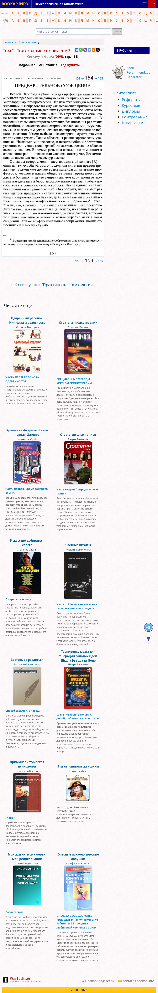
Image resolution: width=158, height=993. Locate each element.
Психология (125, 93)
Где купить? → (72, 65)
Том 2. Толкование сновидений (37, 51)
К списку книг (54, 284)
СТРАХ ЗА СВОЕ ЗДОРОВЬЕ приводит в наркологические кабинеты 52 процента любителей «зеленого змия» (77, 921)
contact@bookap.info (138, 981)
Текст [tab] (18, 78)
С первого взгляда (18, 599)
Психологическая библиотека (59, 4)
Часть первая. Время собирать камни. (26, 490)
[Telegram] (89, 50)
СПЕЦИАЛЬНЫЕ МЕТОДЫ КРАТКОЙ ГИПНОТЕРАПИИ (74, 381)
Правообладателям (100, 981)
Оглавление (53, 78)
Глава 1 (10, 818)
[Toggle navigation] (145, 4)
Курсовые (131, 105)
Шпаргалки (132, 122)
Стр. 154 (7, 78)
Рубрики (125, 50)
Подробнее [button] (26, 65)
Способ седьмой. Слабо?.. (22, 710)
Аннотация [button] (48, 65)
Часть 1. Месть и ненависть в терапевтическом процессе (76, 606)
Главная (8, 42)
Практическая (27, 42)
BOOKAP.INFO (15, 3)
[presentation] (7, 78)
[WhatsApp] (81, 50)
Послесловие (14, 912)
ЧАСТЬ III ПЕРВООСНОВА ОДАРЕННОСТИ (22, 379)
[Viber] (85, 50)
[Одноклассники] (93, 50)
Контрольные (135, 117)
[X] (98, 50)
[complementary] (22, 980)
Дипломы (131, 111)
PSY (152, 4)
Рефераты (131, 99)
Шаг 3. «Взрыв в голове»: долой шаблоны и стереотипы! (78, 716)
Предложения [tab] (34, 78)
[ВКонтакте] (76, 50)
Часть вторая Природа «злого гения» (77, 491)
